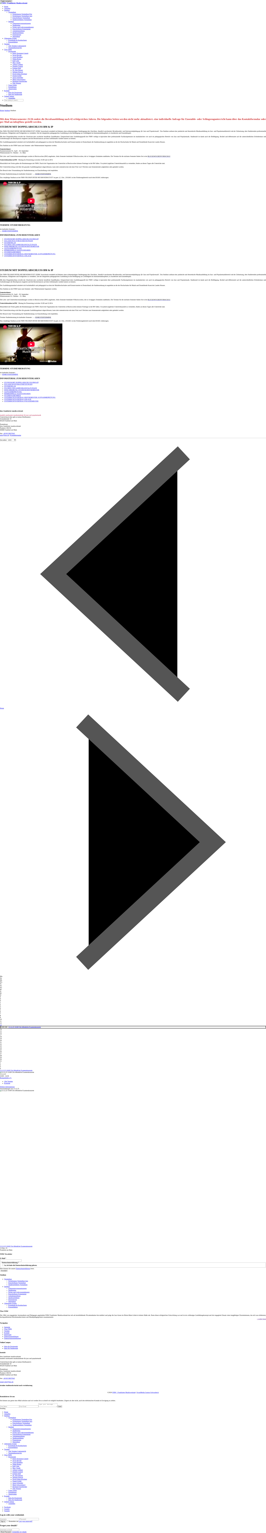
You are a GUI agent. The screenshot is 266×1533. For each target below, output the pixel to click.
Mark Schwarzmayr (18, 79)
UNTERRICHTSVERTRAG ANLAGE (17, 256)
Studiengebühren (18, 33)
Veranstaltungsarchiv (15, 48)
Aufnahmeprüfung (18, 31)
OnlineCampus (9, 96)
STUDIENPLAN (10, 243)
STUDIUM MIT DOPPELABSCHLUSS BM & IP (21, 239)
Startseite (7, 1327)
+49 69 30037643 (9, 433)
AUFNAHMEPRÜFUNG (13, 248)
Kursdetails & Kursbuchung (17, 40)
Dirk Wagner (16, 83)
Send (59, 1406)
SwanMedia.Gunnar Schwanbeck (148, 1392)
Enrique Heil (16, 68)
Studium (7, 10)
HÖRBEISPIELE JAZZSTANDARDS (17, 250)
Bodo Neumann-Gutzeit (20, 53)
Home (6, 6)
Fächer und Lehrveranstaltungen (23, 27)
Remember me (13, 1521)
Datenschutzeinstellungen (12, 1338)
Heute (2, 708)
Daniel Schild (16, 76)
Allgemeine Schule (10, 38)
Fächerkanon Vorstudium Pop (22, 14)
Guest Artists (12, 85)
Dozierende (12, 51)
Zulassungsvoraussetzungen (21, 23)
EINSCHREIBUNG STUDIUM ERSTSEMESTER (21, 246)
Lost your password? (25, 1521)
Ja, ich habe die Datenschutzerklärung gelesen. (20, 1265)
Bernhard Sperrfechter (19, 81)
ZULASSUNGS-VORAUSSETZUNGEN (18, 241)
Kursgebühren (13, 42)
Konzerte (7, 1083)
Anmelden (11, 98)
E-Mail (3, 1258)
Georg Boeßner (17, 57)
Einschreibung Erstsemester (21, 29)
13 (1, 1025)
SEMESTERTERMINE (10, 231)
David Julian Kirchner (19, 74)
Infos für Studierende (15, 94)
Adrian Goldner (17, 64)
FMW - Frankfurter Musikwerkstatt (123, 1392)
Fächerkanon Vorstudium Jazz (22, 16)
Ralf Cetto (15, 61)
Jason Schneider (17, 77)
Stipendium (16, 36)
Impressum (7, 1335)
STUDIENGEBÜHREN (12, 252)
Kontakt (6, 91)
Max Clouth (16, 63)
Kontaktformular (15, 435)
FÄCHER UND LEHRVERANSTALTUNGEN (20, 244)
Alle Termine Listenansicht (17, 46)
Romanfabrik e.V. (6, 1078)
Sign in (3, 1521)
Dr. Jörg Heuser (17, 70)
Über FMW (8, 49)
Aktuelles (7, 8)
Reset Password (6, 1532)
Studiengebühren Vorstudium (22, 20)
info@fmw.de (4, 435)
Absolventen (12, 89)
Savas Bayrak (17, 55)
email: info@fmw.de (6, 1382)
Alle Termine (8, 1081)
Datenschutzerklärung (23, 1268)
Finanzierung (16, 35)
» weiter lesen (261, 1319)
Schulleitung (12, 87)
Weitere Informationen (7, 1087)
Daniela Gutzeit (17, 66)
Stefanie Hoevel (17, 72)
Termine (7, 44)
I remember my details (19, 1532)
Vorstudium (12, 12)
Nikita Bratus (16, 59)
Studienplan (16, 25)
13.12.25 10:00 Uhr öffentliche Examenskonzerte (24, 1027)
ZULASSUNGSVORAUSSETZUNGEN (18, 384)
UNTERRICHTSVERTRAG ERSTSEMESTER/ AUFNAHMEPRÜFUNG (29, 254)
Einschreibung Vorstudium (21, 18)
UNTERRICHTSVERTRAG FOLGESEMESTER (21, 401)
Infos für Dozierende (15, 92)
